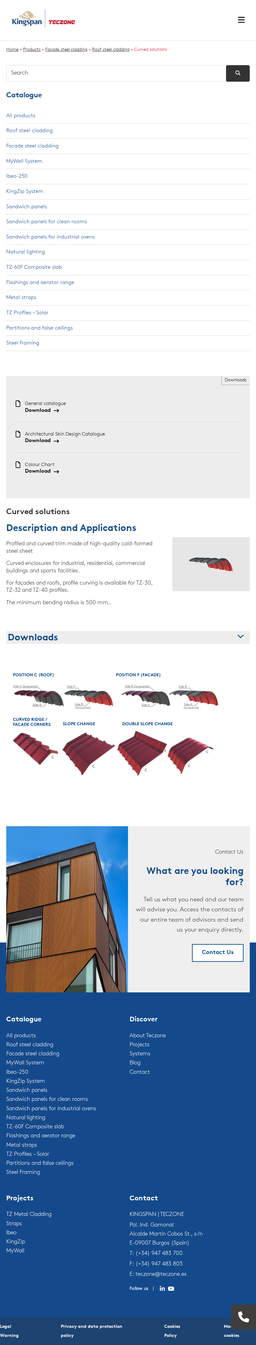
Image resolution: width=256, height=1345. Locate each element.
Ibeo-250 (16, 176)
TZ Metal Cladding (29, 1214)
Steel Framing (22, 343)
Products (32, 49)
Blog (135, 1063)
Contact (140, 1072)
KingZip (15, 1242)
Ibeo (11, 1233)
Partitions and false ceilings (39, 328)
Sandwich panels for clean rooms (46, 221)
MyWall (15, 1251)
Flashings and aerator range (40, 282)
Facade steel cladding (66, 49)
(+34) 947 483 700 (159, 1253)
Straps (14, 1224)
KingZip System (24, 191)
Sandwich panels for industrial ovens (50, 237)
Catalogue (24, 95)
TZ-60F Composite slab (34, 267)
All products (20, 115)
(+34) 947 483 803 (159, 1264)
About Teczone (148, 1036)
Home (12, 49)
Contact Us (218, 953)
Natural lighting (25, 252)
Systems (140, 1054)
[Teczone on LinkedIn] (162, 1289)
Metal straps (21, 297)
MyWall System (24, 161)
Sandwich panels (26, 207)
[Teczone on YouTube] (171, 1289)
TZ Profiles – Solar (27, 313)
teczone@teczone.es (161, 1274)
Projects (140, 1045)
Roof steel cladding (111, 49)
